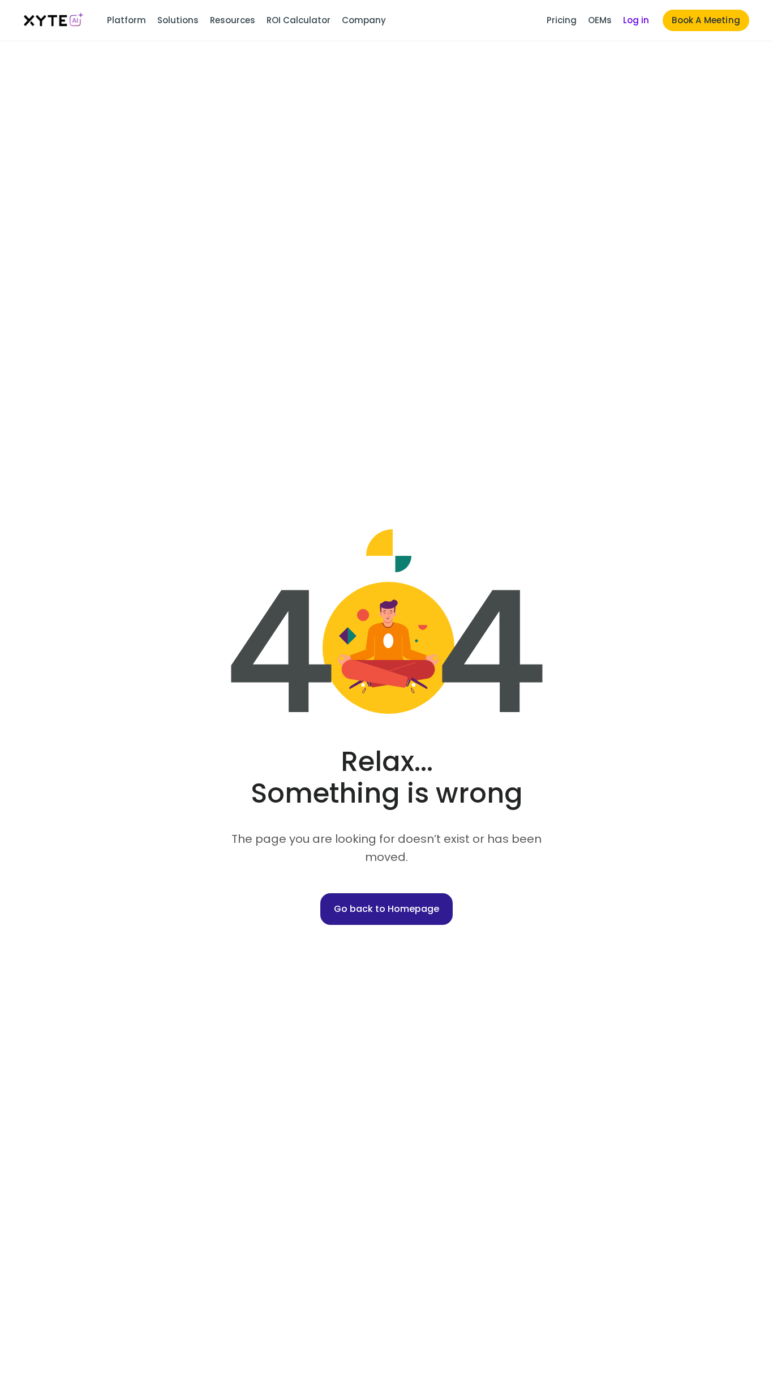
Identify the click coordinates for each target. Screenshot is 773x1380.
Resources (232, 20)
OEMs (600, 20)
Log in (636, 20)
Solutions (178, 20)
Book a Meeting (706, 20)
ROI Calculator (298, 20)
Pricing (562, 20)
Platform (126, 20)
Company (364, 20)
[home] (54, 20)
